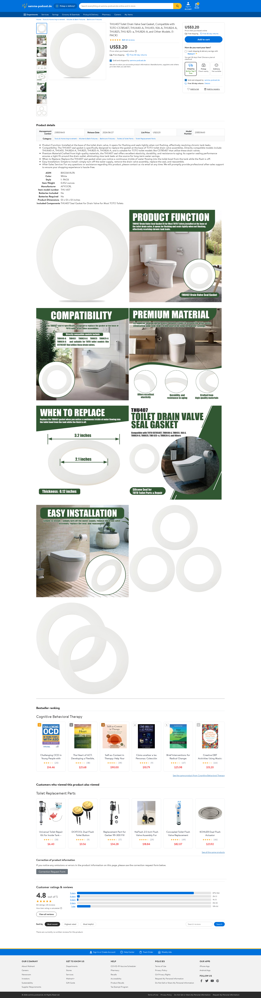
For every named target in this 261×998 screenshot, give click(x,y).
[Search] (177, 6)
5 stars (73, 893)
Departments (32, 14)
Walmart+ (70, 978)
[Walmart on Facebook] (201, 981)
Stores (69, 970)
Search (219, 924)
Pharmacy (106, 14)
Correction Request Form (52, 871)
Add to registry (213, 89)
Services (45, 14)
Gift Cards (70, 982)
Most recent (52, 924)
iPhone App (204, 966)
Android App (205, 970)
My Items (129, 14)
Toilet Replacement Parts (146, 138)
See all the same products (213, 852)
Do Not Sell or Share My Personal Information (174, 982)
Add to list (194, 89)
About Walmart (28, 966)
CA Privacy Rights (162, 974)
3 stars (73, 900)
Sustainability (27, 982)
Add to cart (204, 39)
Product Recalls (117, 982)
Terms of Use (160, 966)
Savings (55, 14)
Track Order (148, 952)
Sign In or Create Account (104, 952)
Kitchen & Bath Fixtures (76, 19)
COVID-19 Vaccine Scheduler (123, 966)
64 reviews (130, 40)
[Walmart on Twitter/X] (206, 981)
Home (38, 19)
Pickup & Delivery (90, 14)
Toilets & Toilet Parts (125, 138)
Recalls (114, 974)
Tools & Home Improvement (54, 19)
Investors (25, 978)
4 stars (73, 896)
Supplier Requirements (31, 986)
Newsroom (26, 974)
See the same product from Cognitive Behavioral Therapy (199, 775)
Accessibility (116, 978)
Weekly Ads (167, 952)
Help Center (129, 952)
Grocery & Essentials (71, 14)
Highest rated (70, 924)
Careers (117, 14)
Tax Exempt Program (119, 986)
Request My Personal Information (169, 978)
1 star (73, 906)
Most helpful (88, 924)
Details (207, 83)
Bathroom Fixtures (94, 19)
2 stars (73, 903)
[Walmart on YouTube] (212, 981)
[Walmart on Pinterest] (217, 981)
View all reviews (46, 914)
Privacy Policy (161, 970)
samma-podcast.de (138, 60)
